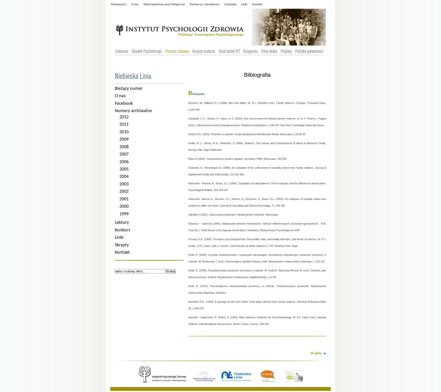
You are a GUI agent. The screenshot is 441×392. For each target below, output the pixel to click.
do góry (316, 353)
